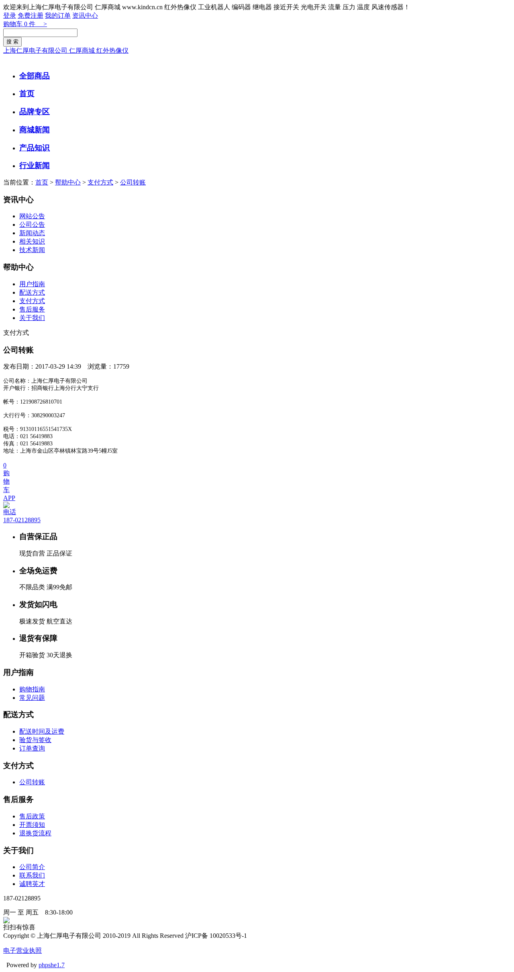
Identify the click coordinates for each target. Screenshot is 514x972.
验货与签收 (35, 739)
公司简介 (32, 866)
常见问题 (32, 697)
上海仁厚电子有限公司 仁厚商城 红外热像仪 (65, 50)
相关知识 (32, 241)
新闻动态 (32, 233)
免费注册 (30, 15)
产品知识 (34, 148)
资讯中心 (85, 15)
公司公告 (32, 224)
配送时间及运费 (41, 731)
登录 (9, 15)
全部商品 (34, 76)
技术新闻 (32, 249)
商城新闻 (34, 129)
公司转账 (133, 182)
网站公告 (32, 216)
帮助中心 (68, 182)
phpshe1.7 (52, 965)
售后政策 (32, 816)
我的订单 (58, 15)
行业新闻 (34, 165)
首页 (27, 93)
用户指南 (32, 284)
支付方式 (100, 182)
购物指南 (32, 689)
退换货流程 (35, 833)
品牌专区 (34, 111)
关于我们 (32, 317)
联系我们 (32, 875)
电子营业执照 (22, 950)
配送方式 (32, 292)
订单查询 (32, 748)
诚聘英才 (32, 883)
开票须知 (32, 824)
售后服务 (32, 309)
